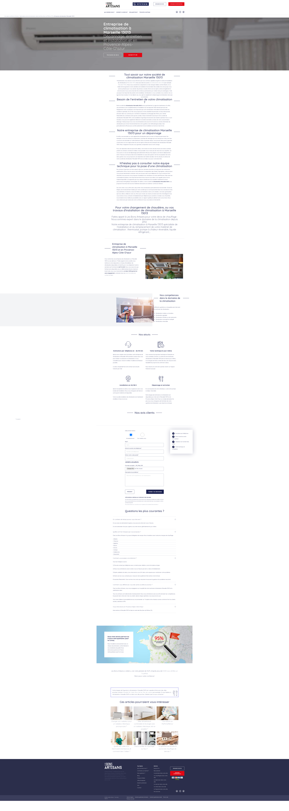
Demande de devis (113, 55)
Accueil (6, 16)
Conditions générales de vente (156, 797)
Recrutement (157, 770)
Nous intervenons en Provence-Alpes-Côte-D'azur (128, 607)
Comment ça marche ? (122, 12)
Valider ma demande (155, 492)
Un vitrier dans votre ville (160, 786)
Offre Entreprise (141, 780)
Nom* (126, 441)
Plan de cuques (147, 692)
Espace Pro (156, 768)
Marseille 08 (126, 692)
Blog (138, 775)
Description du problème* (131, 472)
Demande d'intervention (176, 4)
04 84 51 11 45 (132, 55)
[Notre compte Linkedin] (177, 12)
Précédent (129, 491)
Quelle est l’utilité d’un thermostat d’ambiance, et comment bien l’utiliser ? (121, 748)
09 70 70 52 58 (142, 4)
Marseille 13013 (131, 82)
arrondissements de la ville (157, 82)
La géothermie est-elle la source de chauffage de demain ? (167, 748)
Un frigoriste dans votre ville (161, 789)
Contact (139, 787)
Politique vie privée (130, 798)
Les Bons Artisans (110, 797)
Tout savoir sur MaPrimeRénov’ (167, 722)
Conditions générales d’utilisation (141, 797)
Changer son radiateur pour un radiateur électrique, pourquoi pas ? (121, 723)
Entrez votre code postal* (131, 455)
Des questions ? (133, 12)
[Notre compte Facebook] (180, 12)
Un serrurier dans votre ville (160, 784)
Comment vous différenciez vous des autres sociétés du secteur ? (132, 585)
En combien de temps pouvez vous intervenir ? (127, 519)
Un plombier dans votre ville (161, 773)
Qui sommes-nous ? (109, 12)
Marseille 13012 (122, 84)
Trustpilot (18, 419)
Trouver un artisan (144, 12)
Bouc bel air (138, 692)
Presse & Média (141, 778)
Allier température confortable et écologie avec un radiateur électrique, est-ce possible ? (144, 725)
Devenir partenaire (141, 783)
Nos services (157, 791)
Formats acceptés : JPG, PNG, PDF (134, 465)
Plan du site (165, 797)
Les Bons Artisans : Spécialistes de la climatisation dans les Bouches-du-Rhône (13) (31, 16)
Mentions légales (130, 797)
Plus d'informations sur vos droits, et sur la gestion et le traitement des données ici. (141, 504)
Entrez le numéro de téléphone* (133, 448)
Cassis (132, 692)
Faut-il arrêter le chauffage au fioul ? (144, 747)
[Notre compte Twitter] (183, 12)
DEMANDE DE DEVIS (159, 4)
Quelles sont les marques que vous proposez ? (127, 532)
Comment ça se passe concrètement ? (125, 558)
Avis (138, 785)
